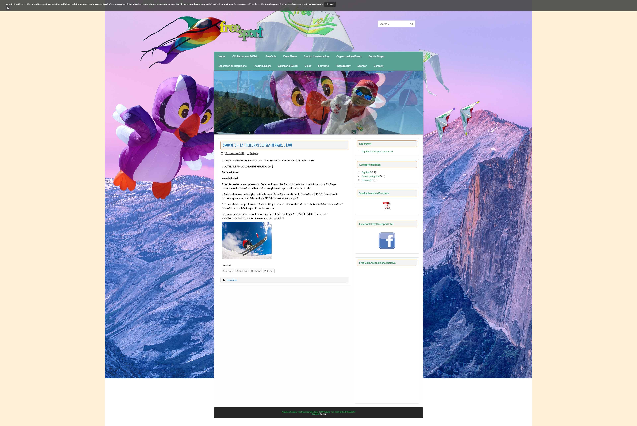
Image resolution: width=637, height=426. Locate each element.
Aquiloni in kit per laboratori (377, 151)
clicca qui (330, 4)
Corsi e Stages (377, 56)
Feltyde (254, 153)
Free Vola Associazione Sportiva (377, 262)
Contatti (378, 65)
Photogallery (343, 65)
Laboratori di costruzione (232, 65)
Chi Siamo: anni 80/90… (245, 56)
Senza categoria (371, 176)
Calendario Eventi (288, 65)
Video (308, 65)
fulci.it (323, 414)
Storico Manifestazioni (316, 56)
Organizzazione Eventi (348, 56)
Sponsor (362, 65)
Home (221, 56)
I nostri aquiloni (262, 65)
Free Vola (271, 56)
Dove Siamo (290, 56)
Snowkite (323, 65)
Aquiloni (366, 172)
